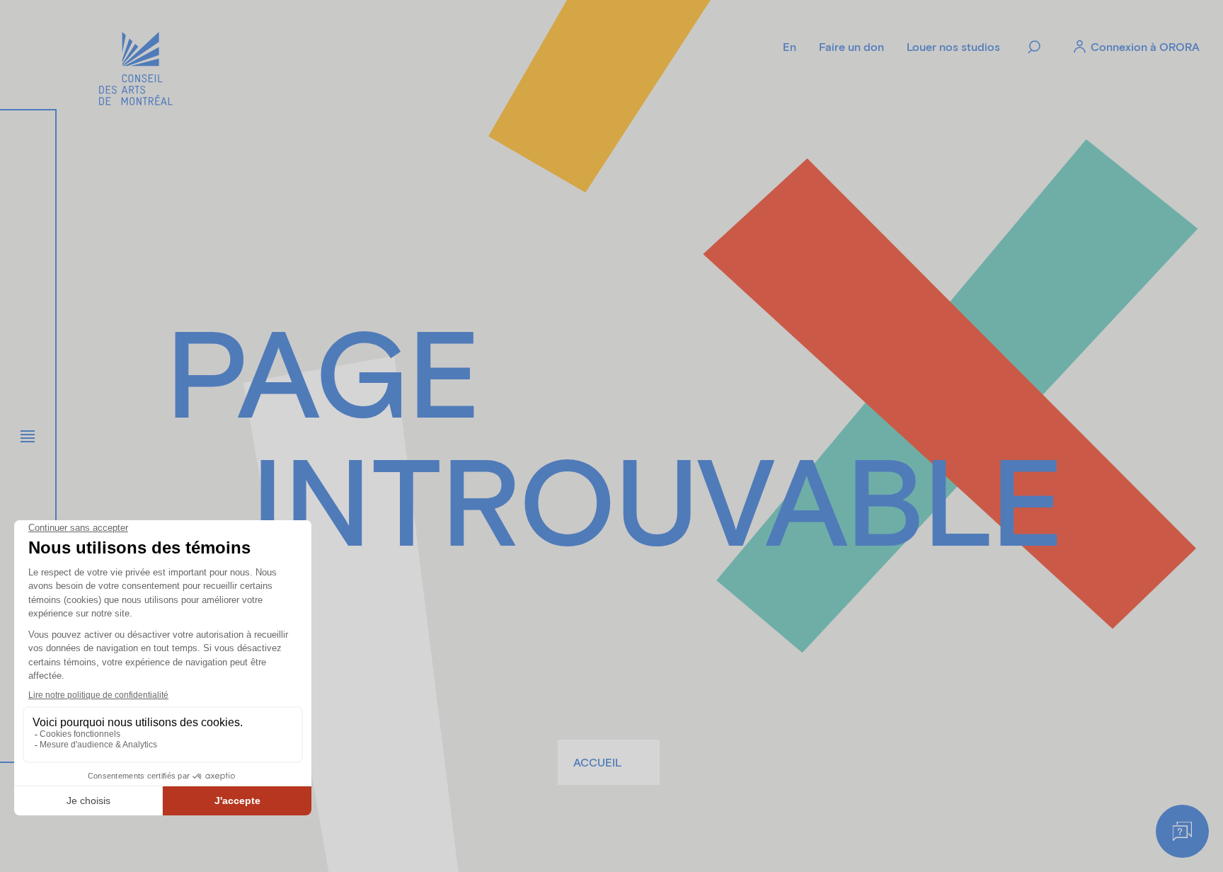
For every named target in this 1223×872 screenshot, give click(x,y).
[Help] (1182, 831)
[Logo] (136, 71)
